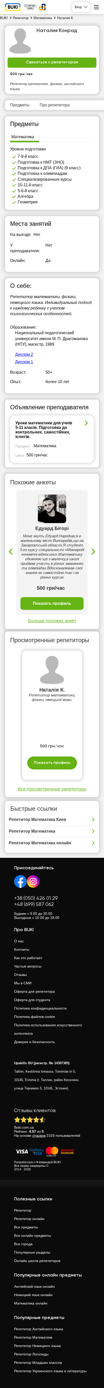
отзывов (38, 1135)
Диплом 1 (24, 362)
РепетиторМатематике (33, 1337)
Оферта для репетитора (34, 991)
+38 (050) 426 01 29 (36, 898)
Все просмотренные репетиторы (52, 789)
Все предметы (26, 1227)
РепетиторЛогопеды (31, 1354)
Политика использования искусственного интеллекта (48, 1029)
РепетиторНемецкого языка (37, 1346)
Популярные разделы (32, 1252)
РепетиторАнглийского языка (38, 1329)
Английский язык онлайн (34, 1286)
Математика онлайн (30, 1303)
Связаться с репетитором (52, 62)
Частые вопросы (27, 966)
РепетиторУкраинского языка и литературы (50, 1371)
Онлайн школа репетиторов (37, 1261)
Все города (23, 1244)
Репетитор (22, 1210)
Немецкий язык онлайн (33, 1295)
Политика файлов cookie (34, 1017)
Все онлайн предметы (32, 1235)
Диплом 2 (24, 354)
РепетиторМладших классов (38, 1363)
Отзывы (20, 975)
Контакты (21, 949)
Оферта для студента (32, 1000)
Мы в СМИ (23, 983)
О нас (19, 941)
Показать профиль (52, 603)
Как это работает (28, 958)
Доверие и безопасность (34, 1042)
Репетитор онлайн (29, 1219)
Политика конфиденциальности (40, 1008)
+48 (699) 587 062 (34, 904)
